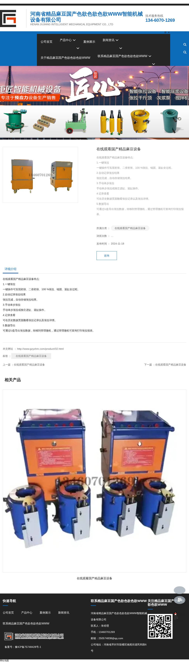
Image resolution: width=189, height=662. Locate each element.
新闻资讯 (109, 40)
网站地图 (4, 660)
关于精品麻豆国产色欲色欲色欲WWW (65, 57)
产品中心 (66, 40)
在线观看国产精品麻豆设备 (130, 228)
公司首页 (46, 41)
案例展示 (89, 41)
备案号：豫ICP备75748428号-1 (23, 646)
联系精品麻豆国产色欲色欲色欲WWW (123, 56)
